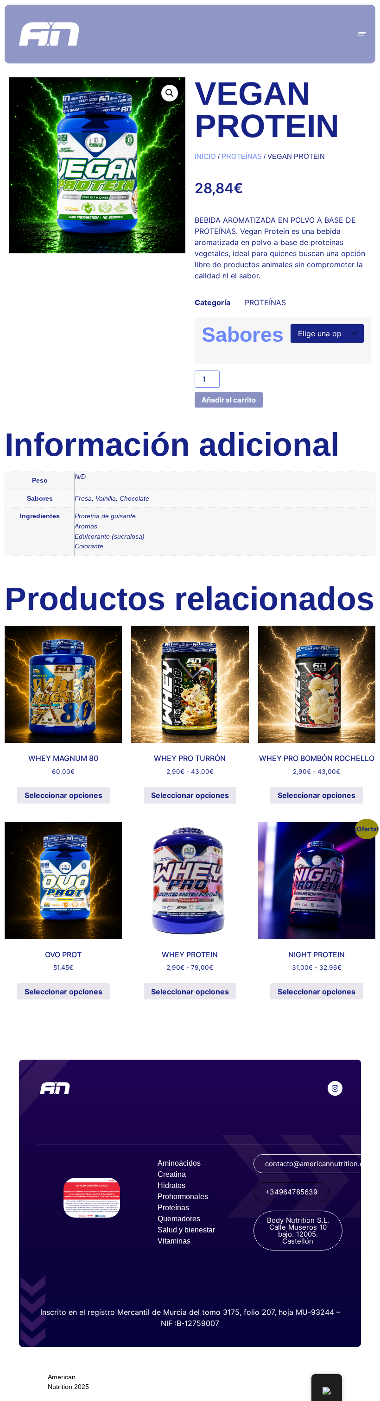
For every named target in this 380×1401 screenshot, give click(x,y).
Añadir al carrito (229, 400)
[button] (169, 93)
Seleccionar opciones (63, 795)
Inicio (205, 156)
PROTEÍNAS (242, 156)
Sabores (243, 334)
